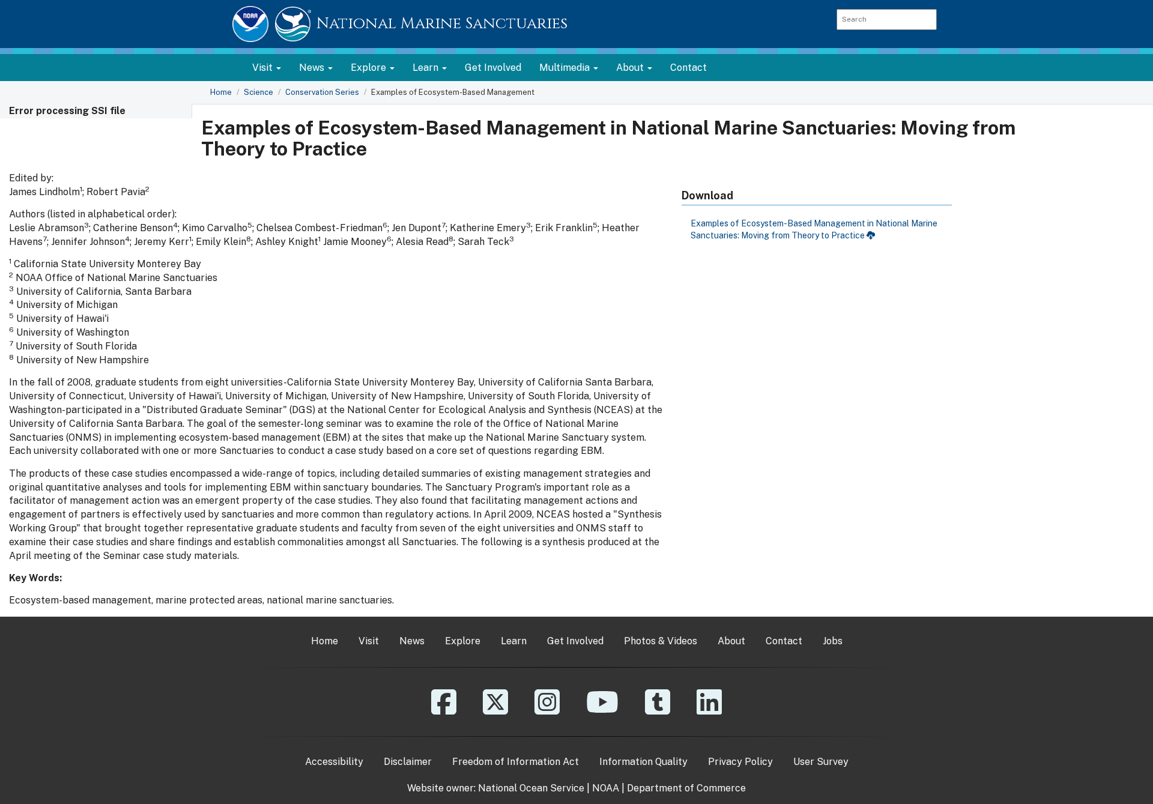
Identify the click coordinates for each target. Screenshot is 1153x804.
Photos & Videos (660, 641)
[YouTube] (602, 710)
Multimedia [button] (565, 67)
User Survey (821, 761)
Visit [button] (263, 67)
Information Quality (643, 761)
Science (258, 92)
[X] (495, 710)
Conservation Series (322, 92)
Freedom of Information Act (515, 761)
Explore (462, 641)
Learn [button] (427, 67)
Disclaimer (408, 761)
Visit (369, 641)
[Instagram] (547, 710)
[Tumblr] (657, 710)
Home (221, 92)
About (731, 641)
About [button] (631, 67)
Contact (688, 67)
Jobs (833, 641)
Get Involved (493, 67)
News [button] (313, 67)
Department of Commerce (686, 788)
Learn (514, 641)
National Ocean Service (531, 788)
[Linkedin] (709, 710)
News (412, 641)
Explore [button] (370, 67)
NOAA (605, 788)
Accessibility (334, 761)
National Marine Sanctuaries (441, 23)
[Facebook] (443, 710)
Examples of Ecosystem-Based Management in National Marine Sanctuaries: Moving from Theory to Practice (814, 229)
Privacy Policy (740, 761)
